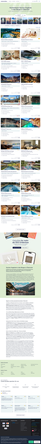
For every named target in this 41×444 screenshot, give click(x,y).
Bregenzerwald (11, 305)
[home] (4, 1)
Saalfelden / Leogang (24, 365)
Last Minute (17, 1)
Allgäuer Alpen (33, 365)
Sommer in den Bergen (10, 340)
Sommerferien (13, 374)
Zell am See (12, 364)
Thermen (33, 322)
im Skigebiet (22, 373)
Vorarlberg (7, 304)
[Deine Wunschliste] (37, 1)
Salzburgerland (3, 366)
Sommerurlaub (8, 354)
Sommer (14, 327)
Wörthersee (31, 333)
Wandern (2, 374)
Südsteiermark (19, 336)
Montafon (16, 305)
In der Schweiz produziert (21, 262)
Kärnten (7, 332)
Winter (25, 327)
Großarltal (22, 366)
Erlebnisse (10, 1)
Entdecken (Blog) (23, 423)
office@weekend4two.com (35, 422)
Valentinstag (32, 373)
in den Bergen (21, 341)
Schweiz (18, 332)
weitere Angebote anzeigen (20, 229)
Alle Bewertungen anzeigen (20, 415)
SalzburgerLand (9, 322)
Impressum (22, 429)
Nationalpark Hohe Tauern (21, 323)
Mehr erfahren (25, 247)
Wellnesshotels (33, 315)
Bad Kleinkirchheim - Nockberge (15, 366)
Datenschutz (22, 425)
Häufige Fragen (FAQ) (24, 430)
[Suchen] (39, 1)
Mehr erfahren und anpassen (37, 442)
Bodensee (7, 305)
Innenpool (12, 373)
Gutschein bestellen (17, 247)
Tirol (6, 313)
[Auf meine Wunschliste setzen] (19, 29)
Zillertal (12, 315)
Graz (34, 335)
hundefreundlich (23, 374)
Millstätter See (8, 334)
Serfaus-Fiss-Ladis (23, 364)
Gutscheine (13, 1)
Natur (33, 341)
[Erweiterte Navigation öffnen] (20, 1)
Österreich (27, 304)
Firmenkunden (23, 424)
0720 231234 (35, 425)
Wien (6, 338)
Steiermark (12, 332)
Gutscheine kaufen (23, 422)
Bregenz (30, 304)
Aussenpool (23, 308)
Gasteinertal (16, 324)
